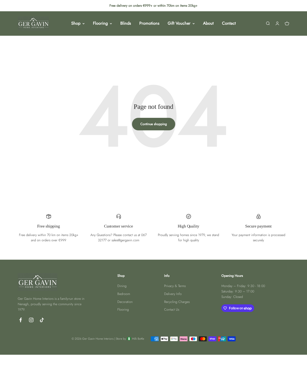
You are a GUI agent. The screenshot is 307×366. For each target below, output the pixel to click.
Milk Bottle (138, 339)
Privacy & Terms (175, 285)
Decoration (125, 301)
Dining (122, 285)
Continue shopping (153, 124)
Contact (229, 23)
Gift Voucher (179, 23)
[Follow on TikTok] (42, 320)
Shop (75, 23)
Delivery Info (173, 293)
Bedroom (123, 293)
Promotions (149, 23)
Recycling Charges (177, 301)
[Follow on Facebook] (20, 320)
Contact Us (171, 309)
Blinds (125, 23)
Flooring (100, 23)
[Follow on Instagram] (31, 320)
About (208, 23)
